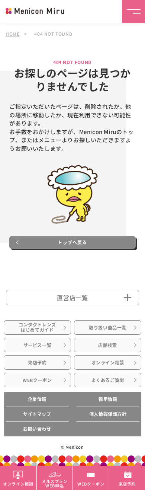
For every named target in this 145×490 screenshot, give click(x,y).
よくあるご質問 (107, 380)
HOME (12, 34)
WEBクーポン (37, 380)
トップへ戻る (72, 242)
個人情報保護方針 (108, 414)
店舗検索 (107, 345)
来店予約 (37, 362)
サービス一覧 (37, 345)
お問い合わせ (37, 429)
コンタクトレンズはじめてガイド (37, 327)
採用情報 (108, 399)
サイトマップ (37, 414)
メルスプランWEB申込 (55, 483)
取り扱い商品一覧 (107, 327)
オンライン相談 (107, 362)
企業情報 (37, 399)
